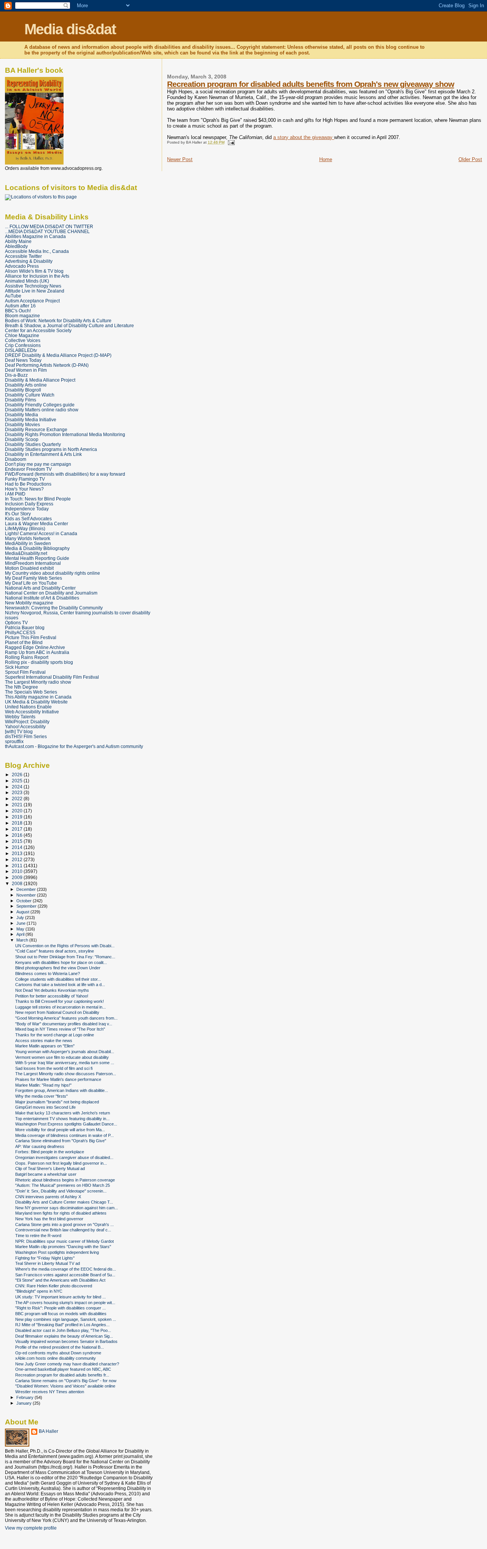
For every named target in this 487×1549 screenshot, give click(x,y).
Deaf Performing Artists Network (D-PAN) (47, 365)
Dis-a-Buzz (16, 374)
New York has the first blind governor (49, 1219)
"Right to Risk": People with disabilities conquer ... (60, 1308)
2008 (18, 883)
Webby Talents (20, 716)
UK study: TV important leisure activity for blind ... (60, 1297)
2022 (18, 798)
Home (325, 159)
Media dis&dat (70, 29)
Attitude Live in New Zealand (34, 290)
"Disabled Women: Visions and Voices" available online (65, 1386)
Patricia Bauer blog (25, 627)
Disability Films (20, 399)
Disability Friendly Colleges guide (40, 404)
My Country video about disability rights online (52, 573)
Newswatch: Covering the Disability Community (54, 607)
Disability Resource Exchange (36, 429)
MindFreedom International (33, 563)
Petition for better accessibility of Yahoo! (51, 996)
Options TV (16, 622)
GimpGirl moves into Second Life (45, 1107)
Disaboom (15, 459)
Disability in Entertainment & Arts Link (43, 454)
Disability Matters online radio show (41, 409)
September (27, 906)
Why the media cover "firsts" (41, 1096)
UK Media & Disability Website (36, 701)
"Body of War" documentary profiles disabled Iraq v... (63, 1023)
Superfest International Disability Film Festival (52, 677)
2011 (18, 865)
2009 (18, 877)
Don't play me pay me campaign (38, 464)
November (26, 895)
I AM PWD (15, 493)
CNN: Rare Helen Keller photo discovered (53, 1286)
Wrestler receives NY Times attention (49, 1391)
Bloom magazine (22, 315)
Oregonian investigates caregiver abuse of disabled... (64, 1157)
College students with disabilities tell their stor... (58, 979)
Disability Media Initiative (30, 419)
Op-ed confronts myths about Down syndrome (58, 1353)
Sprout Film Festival (25, 672)
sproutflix (14, 741)
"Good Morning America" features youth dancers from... (66, 1018)
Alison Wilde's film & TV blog (34, 271)
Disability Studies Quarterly (33, 444)
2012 (18, 859)
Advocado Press (22, 266)
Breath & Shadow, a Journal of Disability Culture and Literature (69, 325)
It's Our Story (18, 513)
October (24, 900)
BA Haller (48, 1431)
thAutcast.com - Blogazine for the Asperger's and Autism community (74, 746)
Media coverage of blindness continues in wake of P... (64, 1135)
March (22, 940)
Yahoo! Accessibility (25, 726)
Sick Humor (17, 667)
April (20, 934)
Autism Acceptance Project (32, 300)
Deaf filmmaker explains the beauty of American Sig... (64, 1336)
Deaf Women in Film (26, 370)
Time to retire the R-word (38, 1235)
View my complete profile (31, 1528)
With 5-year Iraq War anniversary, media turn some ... (64, 1062)
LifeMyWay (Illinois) (25, 528)
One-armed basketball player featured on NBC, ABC (63, 1369)
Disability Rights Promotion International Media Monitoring (65, 434)
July (20, 917)
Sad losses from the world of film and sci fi (53, 1068)
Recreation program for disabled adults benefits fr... (62, 1375)
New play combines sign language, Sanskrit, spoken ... (65, 1319)
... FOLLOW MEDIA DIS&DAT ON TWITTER (49, 226)
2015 (18, 841)
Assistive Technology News (33, 285)
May (20, 929)
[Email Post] (230, 142)
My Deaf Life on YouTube (31, 582)
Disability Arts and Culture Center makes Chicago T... (64, 1202)
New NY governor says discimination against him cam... (66, 1207)
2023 (18, 792)
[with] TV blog (19, 731)
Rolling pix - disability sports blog (39, 662)
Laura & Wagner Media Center (36, 523)
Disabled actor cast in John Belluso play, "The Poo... (63, 1330)
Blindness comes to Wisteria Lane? (47, 973)
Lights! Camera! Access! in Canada (41, 533)
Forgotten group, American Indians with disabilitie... (61, 1090)
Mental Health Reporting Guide (37, 558)
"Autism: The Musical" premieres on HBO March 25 (62, 1185)
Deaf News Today (23, 360)
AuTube (13, 295)
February (25, 1397)
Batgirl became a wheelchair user (45, 1174)
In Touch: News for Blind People (38, 498)
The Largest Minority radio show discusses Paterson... (65, 1073)
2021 (18, 804)
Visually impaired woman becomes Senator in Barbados (66, 1341)
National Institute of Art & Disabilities (42, 597)
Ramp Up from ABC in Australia (37, 652)
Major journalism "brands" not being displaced (57, 1102)
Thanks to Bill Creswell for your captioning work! (59, 1001)
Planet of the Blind (24, 642)
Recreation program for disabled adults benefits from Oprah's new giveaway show (310, 84)
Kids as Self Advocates (28, 518)
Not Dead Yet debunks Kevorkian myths (52, 990)
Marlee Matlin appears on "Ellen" (45, 1046)
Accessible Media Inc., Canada (37, 251)
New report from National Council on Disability (57, 1012)
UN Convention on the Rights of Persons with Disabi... (65, 945)
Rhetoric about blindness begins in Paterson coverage (65, 1180)
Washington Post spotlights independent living (57, 1252)
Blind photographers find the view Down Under (57, 968)
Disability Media (21, 414)
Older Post (470, 159)
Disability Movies (22, 424)
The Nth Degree (21, 686)
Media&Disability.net (26, 553)
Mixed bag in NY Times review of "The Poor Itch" (60, 1029)
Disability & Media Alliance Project (40, 379)
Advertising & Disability (29, 261)
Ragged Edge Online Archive (35, 647)
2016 (18, 835)
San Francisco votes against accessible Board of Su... (65, 1274)
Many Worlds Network (27, 538)
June (21, 923)
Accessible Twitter (23, 256)
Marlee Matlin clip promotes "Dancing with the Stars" (63, 1246)
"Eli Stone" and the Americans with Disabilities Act (60, 1280)
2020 (18, 810)
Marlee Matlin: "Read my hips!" (43, 1085)
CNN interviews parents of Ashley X (48, 1196)
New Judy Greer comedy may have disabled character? (67, 1364)
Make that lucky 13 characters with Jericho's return (62, 1113)
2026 (18, 774)
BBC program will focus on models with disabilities (61, 1313)
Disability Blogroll (23, 389)
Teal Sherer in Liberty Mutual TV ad (47, 1263)
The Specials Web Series (31, 691)
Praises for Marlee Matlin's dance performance (58, 1079)
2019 (18, 816)
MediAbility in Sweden (28, 543)
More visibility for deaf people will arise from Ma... (60, 1129)
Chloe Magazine (22, 335)
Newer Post (180, 159)
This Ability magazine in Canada (38, 696)
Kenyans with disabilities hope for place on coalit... (61, 962)
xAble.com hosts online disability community (55, 1358)
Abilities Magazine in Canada (35, 236)
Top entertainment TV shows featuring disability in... (62, 1118)
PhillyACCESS (20, 632)
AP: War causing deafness (39, 1146)
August (23, 912)
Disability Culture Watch (29, 394)
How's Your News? (24, 488)
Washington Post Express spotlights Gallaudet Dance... (66, 1124)
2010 (18, 871)
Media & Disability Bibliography (37, 548)
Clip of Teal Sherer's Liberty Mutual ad (50, 1168)
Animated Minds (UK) (27, 280)
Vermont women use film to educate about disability (62, 1057)
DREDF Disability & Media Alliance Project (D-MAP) (58, 355)
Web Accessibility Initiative (32, 711)
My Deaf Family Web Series (33, 577)
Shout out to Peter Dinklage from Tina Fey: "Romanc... (65, 956)
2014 (18, 847)
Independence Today (27, 508)
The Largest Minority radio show (38, 681)
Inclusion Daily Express (29, 503)
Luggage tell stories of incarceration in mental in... (60, 1007)
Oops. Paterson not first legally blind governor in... (61, 1163)
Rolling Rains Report (26, 657)
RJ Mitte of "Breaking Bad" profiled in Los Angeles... (62, 1324)
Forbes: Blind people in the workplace (49, 1151)
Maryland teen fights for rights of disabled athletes (61, 1213)
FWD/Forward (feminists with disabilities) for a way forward (65, 474)
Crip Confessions (23, 345)
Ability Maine (18, 241)
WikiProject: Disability (27, 721)
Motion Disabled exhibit (29, 568)
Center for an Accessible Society (38, 330)
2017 (18, 828)
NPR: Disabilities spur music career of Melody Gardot (64, 1241)
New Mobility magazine (29, 602)
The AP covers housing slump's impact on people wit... (65, 1302)
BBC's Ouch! (18, 310)
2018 (18, 822)
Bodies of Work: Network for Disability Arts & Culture (58, 320)
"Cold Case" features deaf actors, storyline (54, 951)
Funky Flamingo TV (25, 478)
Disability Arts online (26, 384)
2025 (18, 780)
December (26, 889)
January (24, 1403)
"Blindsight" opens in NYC (38, 1291)
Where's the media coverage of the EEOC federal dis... (65, 1269)
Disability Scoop (21, 439)
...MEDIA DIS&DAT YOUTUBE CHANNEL (47, 231)
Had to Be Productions (28, 483)
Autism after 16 (20, 305)
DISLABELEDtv (21, 350)
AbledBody (16, 246)
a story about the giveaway (303, 137)
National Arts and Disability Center (40, 587)
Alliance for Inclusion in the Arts (37, 275)
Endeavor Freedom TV (28, 469)
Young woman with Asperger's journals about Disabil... (64, 1051)
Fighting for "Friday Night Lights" (45, 1258)
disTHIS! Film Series (26, 736)
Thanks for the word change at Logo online (54, 1035)
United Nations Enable (28, 706)
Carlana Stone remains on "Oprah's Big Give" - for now (65, 1380)
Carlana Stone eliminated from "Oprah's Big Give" (60, 1140)
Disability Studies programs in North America (51, 449)
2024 (18, 786)
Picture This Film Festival (30, 637)
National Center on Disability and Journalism (51, 592)
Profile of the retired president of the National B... (59, 1347)
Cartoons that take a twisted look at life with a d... (60, 984)
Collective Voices (22, 340)
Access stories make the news (43, 1040)
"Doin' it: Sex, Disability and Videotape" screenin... (61, 1191)
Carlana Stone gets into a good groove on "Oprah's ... (64, 1224)
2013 (18, 853)
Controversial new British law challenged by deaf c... (63, 1230)
